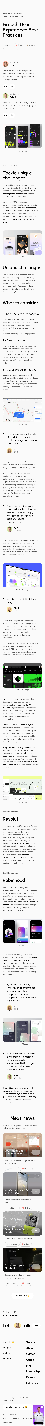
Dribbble (6, 1353)
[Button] (36, 1325)
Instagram (7, 1347)
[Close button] (42, 1407)
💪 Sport (31, 1215)
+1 (38, 1136)
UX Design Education (10, 50)
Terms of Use (27, 1418)
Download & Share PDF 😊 (16, 1407)
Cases (30, 1359)
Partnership (33, 1371)
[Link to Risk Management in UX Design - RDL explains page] (22, 1184)
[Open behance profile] (5, 86)
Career (30, 1354)
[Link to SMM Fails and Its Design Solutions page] (22, 1145)
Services (31, 1342)
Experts (30, 1377)
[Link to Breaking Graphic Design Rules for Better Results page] (22, 1223)
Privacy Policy (16, 1418)
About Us (31, 1348)
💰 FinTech (30, 45)
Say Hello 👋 (8, 1342)
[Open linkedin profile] (12, 86)
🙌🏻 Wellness (30, 1251)
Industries (32, 1383)
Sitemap (6, 1418)
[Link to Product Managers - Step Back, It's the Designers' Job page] (22, 1260)
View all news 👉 (22, 1296)
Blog (28, 1365)
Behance (7, 1358)
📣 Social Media (29, 1136)
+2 (38, 1175)
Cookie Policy (7, 1422)
